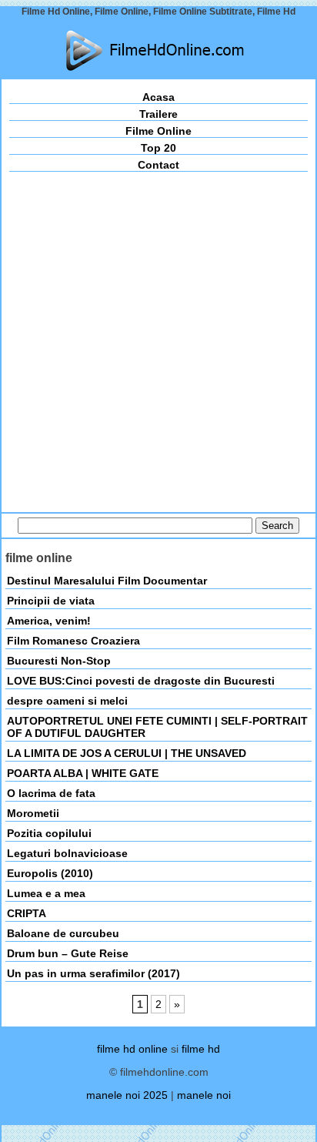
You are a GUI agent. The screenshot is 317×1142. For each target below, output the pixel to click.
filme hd (201, 1049)
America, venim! (49, 621)
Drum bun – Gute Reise (67, 953)
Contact (158, 165)
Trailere (158, 114)
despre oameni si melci (67, 701)
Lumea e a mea (46, 893)
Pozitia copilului (49, 833)
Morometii (33, 813)
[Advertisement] (158, 338)
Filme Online (158, 131)
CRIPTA (26, 913)
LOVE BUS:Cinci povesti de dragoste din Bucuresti (141, 681)
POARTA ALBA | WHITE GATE (82, 773)
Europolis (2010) (50, 873)
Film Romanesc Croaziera (73, 641)
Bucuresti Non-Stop (59, 661)
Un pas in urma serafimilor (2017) (93, 973)
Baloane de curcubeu (63, 933)
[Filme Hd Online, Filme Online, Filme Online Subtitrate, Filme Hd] (158, 50)
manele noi (204, 1095)
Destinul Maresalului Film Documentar (107, 580)
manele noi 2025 (127, 1095)
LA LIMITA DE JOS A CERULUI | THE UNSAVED (126, 753)
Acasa (158, 97)
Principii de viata (51, 600)
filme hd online (132, 1049)
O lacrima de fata (51, 793)
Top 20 (158, 148)
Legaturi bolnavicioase (67, 853)
